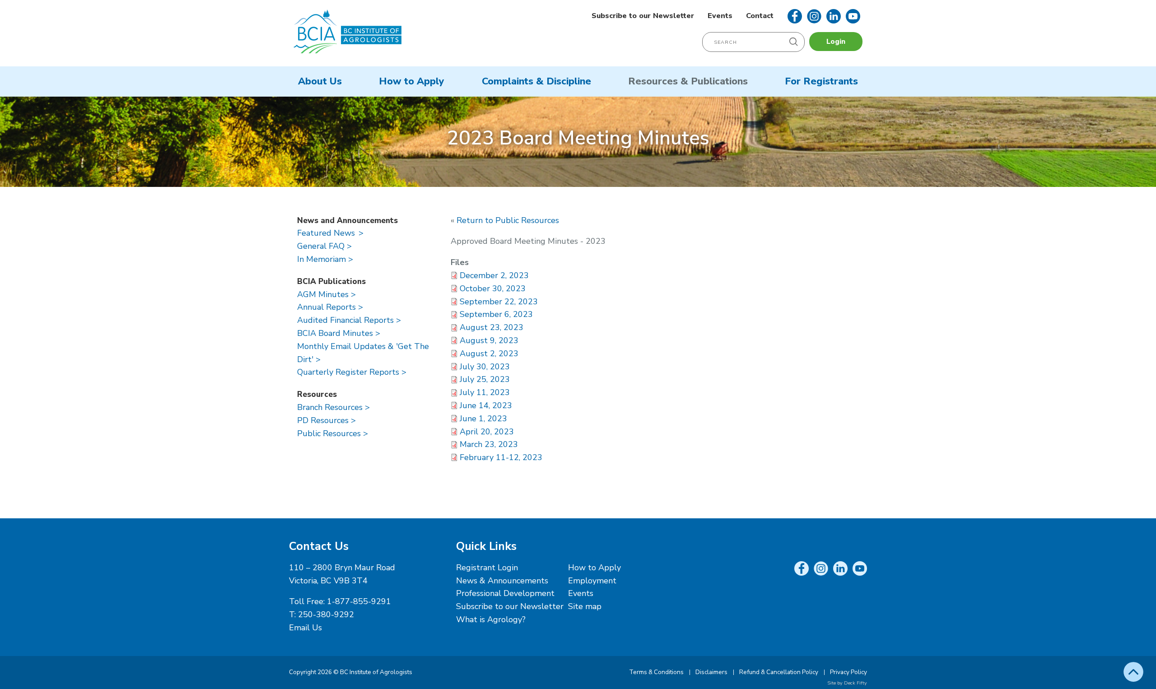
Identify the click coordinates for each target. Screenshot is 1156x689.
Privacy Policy (848, 672)
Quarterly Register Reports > (351, 372)
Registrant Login (487, 567)
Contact (760, 16)
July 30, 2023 (485, 366)
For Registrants (821, 81)
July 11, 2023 (485, 392)
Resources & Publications (688, 81)
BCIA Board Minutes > (338, 333)
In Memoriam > (325, 259)
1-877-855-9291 (359, 601)
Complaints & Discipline (536, 81)
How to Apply (411, 81)
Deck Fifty (855, 683)
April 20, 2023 (487, 431)
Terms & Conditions (656, 672)
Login (835, 41)
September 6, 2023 (496, 314)
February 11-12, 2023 (501, 457)
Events (720, 16)
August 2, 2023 (489, 353)
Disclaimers (711, 672)
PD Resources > (326, 420)
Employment (592, 580)
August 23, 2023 (491, 327)
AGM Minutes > (326, 294)
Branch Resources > (333, 407)
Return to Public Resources (508, 220)
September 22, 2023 (499, 301)
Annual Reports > (330, 307)
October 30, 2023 (493, 288)
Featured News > (330, 233)
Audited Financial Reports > (349, 320)
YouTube (853, 16)
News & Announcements (502, 580)
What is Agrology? (491, 619)
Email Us (305, 627)
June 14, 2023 (486, 405)
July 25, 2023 (485, 379)
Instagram (814, 16)
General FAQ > (324, 246)
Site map (584, 606)
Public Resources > (332, 433)
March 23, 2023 (489, 444)
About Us (320, 81)
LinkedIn (833, 16)
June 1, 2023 (483, 418)
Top (1133, 672)
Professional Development (505, 593)
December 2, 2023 (494, 275)
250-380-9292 (326, 614)
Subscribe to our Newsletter (643, 16)
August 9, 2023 (489, 340)
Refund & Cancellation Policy (778, 672)
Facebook (795, 16)
